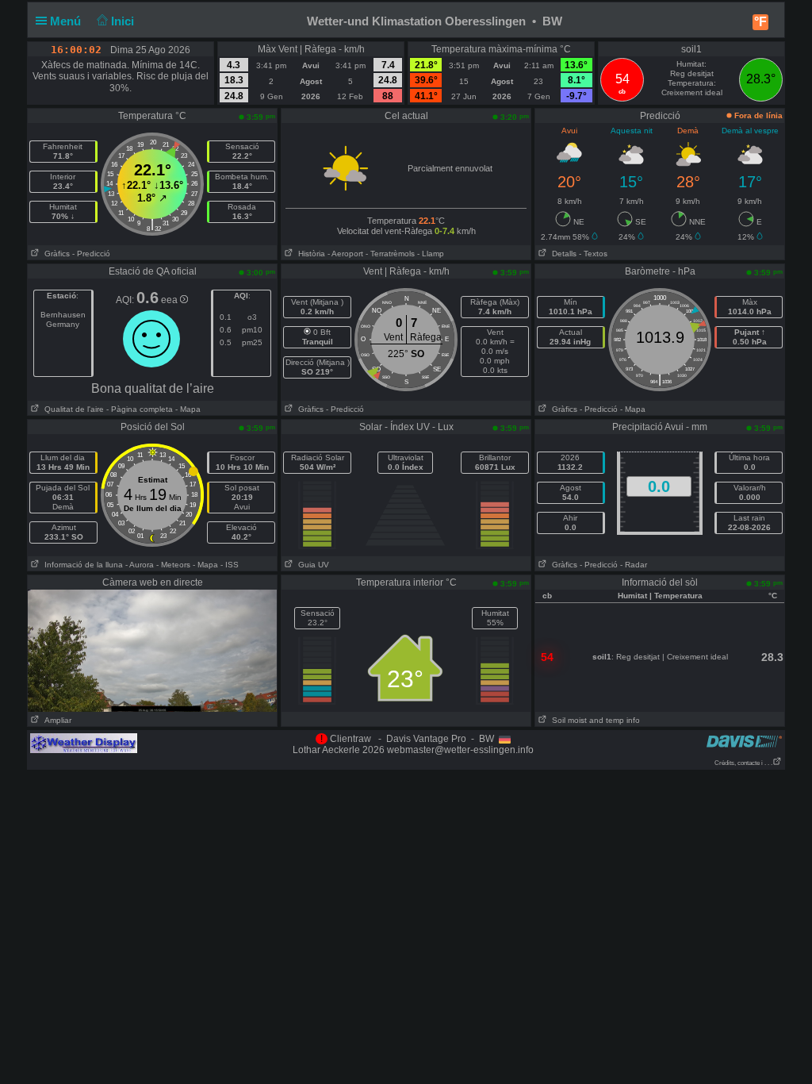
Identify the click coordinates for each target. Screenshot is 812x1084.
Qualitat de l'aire (72, 409)
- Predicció (91, 253)
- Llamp (430, 253)
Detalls (561, 253)
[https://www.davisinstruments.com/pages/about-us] (744, 740)
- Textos (593, 253)
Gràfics (55, 253)
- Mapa (187, 409)
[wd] (83, 742)
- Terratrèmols (390, 253)
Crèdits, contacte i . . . (743, 763)
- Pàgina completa (139, 409)
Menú (67, 21)
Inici (124, 21)
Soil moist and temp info (593, 720)
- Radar (633, 564)
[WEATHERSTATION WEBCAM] (152, 649)
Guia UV (311, 564)
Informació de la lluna (81, 564)
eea (170, 300)
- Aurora (139, 564)
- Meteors (173, 564)
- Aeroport (345, 253)
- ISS (229, 564)
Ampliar (55, 720)
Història (309, 253)
